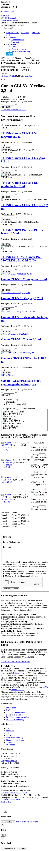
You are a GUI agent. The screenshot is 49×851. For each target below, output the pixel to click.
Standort (9, 728)
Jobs (8, 733)
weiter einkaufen (8, 822)
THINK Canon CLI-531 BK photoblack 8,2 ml (19, 184)
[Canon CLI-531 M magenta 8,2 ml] (7, 450)
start (8, 35)
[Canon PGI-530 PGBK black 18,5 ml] (7, 502)
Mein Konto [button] (11, 44)
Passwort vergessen (19, 49)
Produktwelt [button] (11, 37)
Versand (9, 742)
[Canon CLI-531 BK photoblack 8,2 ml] (7, 467)
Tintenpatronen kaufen (15, 712)
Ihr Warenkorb (23, 33)
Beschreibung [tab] (12, 399)
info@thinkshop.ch (9, 761)
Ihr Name (7, 537)
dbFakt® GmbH (13, 800)
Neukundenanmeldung (20, 51)
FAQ (8, 710)
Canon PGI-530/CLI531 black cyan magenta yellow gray (21, 382)
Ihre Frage (7, 547)
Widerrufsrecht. (17, 689)
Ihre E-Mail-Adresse (11, 542)
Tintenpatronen (17, 40)
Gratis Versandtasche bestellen (13, 109)
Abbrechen (22, 849)
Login (13, 47)
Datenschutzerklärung (15, 740)
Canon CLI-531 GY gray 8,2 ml (22, 298)
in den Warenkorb (8, 849)
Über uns (10, 731)
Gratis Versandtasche (9, 20)
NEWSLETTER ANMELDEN (14, 793)
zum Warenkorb (7, 11)
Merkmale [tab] (10, 402)
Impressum (10, 745)
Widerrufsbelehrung (14, 738)
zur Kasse (5, 16)
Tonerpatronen (17, 42)
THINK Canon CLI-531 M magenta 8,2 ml (19, 135)
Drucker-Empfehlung (15, 719)
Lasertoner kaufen (13, 715)
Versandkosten (21, 673)
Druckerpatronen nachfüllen (17, 717)
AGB (45, 687)
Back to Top (6, 802)
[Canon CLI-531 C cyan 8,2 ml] (7, 482)
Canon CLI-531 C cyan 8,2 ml (21, 339)
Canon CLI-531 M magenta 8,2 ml (24, 279)
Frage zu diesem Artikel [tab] (16, 404)
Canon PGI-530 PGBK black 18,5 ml (20, 497)
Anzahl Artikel (9, 76)
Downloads (11, 708)
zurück (4, 79)
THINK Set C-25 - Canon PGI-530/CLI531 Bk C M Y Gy (21, 258)
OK (3, 835)
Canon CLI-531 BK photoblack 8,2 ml (21, 461)
